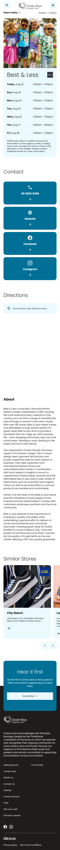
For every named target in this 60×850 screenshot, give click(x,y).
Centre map (9, 771)
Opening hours (10, 764)
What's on (8, 777)
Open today (12, 12)
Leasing (7, 790)
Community (37, 764)
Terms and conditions (31, 844)
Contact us (9, 783)
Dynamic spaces (11, 815)
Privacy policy (10, 844)
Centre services (11, 796)
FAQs (5, 802)
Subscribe (30, 696)
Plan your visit (10, 809)
